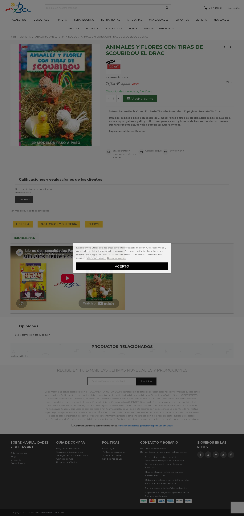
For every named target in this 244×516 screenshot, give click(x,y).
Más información (96, 257)
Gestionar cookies (116, 257)
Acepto (122, 266)
